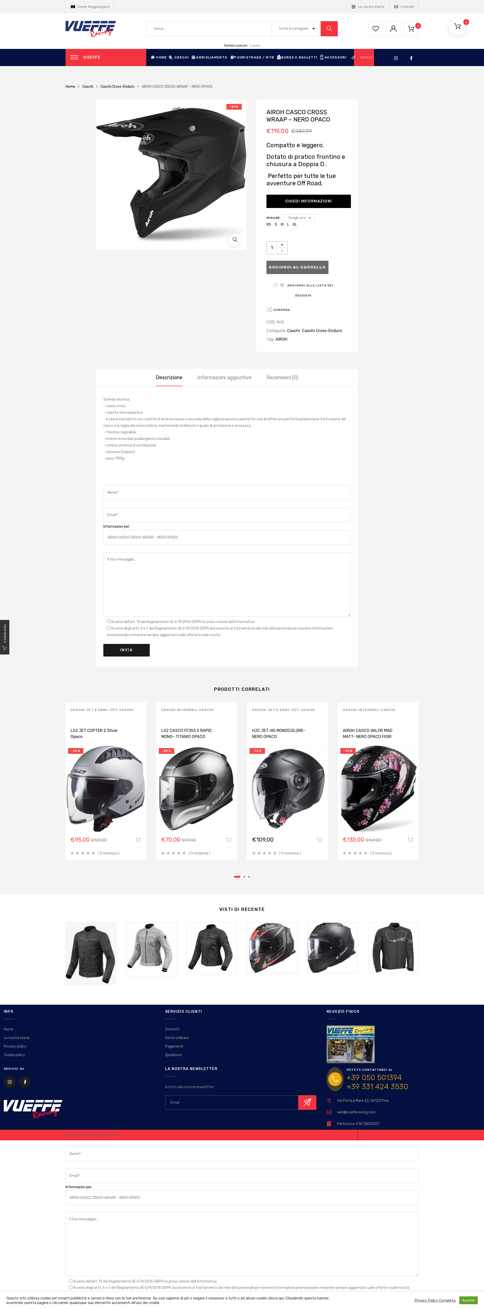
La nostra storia (371, 7)
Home (161, 57)
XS (268, 224)
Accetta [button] (468, 1300)
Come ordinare (177, 1038)
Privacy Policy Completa (435, 1300)
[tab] (169, 377)
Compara (281, 310)
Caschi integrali (179, 710)
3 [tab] (249, 877)
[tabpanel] (106, 781)
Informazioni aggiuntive (224, 377)
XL (295, 224)
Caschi (255, 45)
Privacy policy (15, 1046)
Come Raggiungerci (94, 7)
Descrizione (169, 377)
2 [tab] (244, 877)
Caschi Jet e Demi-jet (94, 710)
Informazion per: (116, 526)
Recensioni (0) (282, 377)
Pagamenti (174, 1046)
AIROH (281, 339)
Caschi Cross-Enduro (117, 86)
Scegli (138, 841)
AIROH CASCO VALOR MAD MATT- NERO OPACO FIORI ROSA (367, 736)
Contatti (407, 7)
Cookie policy (14, 1055)
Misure (273, 218)
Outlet (366, 57)
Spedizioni (173, 1055)
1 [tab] (237, 877)
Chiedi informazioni (308, 201)
